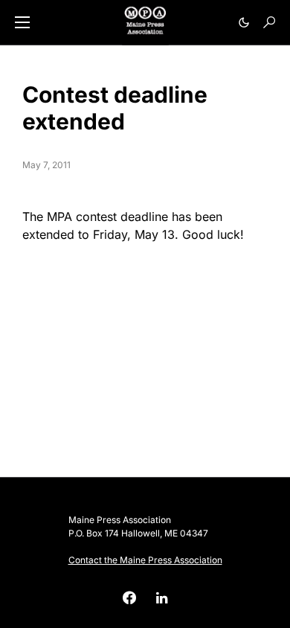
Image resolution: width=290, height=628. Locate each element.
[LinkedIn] (161, 597)
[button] (22, 22)
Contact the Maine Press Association (145, 559)
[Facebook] (135, 597)
